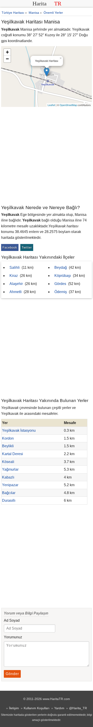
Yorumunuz (13, 637)
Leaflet (51, 105)
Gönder (12, 674)
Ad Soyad (12, 620)
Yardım (59, 708)
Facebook (9, 247)
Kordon (8, 438)
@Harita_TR (78, 708)
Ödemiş (60, 292)
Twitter (27, 247)
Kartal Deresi (12, 454)
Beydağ (60, 267)
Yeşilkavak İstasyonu (19, 430)
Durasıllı (8, 500)
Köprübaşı (62, 276)
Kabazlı (8, 477)
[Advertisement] (46, 155)
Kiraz (13, 276)
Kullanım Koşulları (36, 708)
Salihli (14, 267)
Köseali (8, 462)
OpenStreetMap (68, 105)
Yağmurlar (10, 469)
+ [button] (7, 52)
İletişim (14, 708)
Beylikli (8, 446)
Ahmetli (15, 292)
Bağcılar (8, 493)
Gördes (60, 284)
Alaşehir (16, 284)
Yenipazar (10, 485)
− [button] (7, 59)
